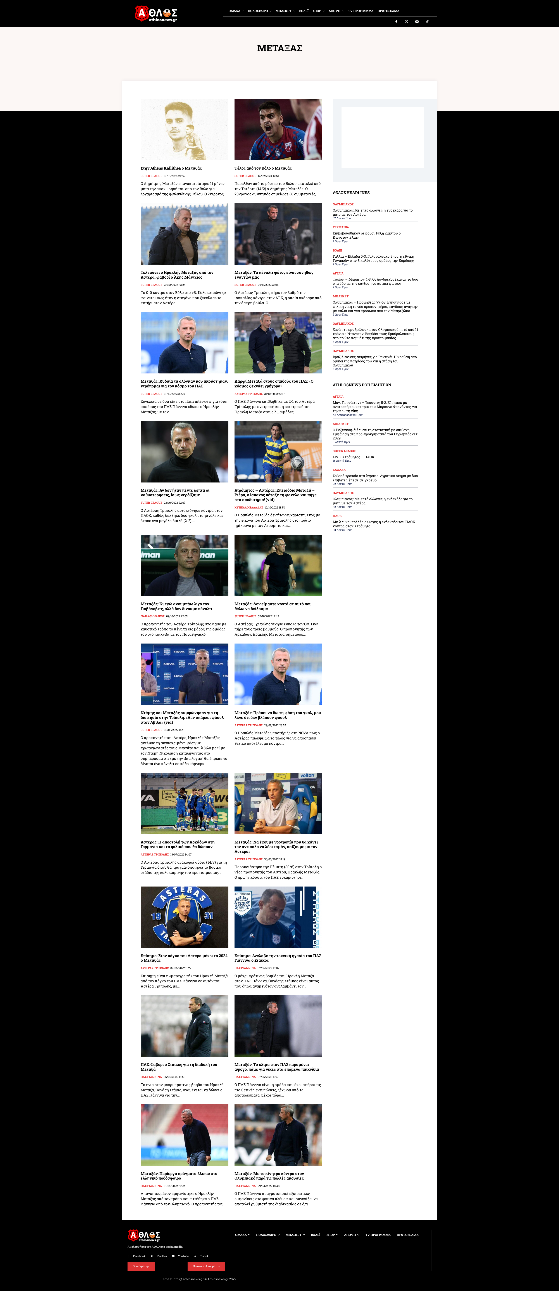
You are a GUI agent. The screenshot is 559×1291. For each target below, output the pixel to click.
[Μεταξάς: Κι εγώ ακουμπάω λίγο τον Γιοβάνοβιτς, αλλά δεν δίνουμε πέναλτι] (184, 565)
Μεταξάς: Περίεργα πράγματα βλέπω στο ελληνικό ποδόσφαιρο (179, 1176)
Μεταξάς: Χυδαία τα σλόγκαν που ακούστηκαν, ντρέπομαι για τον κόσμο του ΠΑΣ (184, 383)
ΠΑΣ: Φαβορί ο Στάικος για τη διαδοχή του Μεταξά (179, 1067)
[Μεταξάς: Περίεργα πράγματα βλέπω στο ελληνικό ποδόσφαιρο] (184, 1135)
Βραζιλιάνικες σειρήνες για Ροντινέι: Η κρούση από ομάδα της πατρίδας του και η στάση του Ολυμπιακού (375, 360)
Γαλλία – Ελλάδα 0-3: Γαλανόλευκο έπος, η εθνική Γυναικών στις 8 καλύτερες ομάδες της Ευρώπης (373, 258)
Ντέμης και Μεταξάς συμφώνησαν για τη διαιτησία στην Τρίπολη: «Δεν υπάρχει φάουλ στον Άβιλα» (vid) (182, 717)
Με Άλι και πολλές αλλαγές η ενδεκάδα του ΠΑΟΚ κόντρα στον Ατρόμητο (374, 523)
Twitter (162, 1256)
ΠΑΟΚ (337, 515)
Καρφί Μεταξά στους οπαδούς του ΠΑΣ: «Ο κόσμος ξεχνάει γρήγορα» (274, 383)
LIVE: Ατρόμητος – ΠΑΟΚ (353, 457)
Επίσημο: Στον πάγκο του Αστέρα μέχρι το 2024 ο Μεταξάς (184, 958)
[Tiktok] (427, 22)
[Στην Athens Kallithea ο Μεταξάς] (184, 129)
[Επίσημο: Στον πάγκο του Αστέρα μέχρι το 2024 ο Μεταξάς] (184, 917)
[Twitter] (407, 22)
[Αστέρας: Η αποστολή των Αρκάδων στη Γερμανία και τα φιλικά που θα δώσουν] (184, 803)
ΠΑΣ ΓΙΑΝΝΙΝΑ (245, 968)
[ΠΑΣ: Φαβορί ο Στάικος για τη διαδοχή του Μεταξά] (184, 1026)
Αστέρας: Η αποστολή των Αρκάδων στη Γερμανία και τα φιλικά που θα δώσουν (178, 844)
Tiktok (204, 1256)
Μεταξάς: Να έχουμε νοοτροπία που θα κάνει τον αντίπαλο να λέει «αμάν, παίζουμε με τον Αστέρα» (276, 846)
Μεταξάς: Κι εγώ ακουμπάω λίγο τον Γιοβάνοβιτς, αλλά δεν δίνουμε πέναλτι (176, 606)
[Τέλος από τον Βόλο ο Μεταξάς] (278, 129)
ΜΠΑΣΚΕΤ (341, 296)
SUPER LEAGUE (151, 176)
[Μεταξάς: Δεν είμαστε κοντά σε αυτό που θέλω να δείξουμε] (278, 565)
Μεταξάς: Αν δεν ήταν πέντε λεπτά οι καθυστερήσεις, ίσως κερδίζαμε (175, 493)
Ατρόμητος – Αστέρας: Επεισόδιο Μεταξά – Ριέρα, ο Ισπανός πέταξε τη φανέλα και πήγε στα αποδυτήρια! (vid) (276, 495)
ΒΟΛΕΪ (337, 250)
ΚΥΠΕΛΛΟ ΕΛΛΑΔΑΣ (249, 507)
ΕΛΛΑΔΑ (339, 469)
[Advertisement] (383, 137)
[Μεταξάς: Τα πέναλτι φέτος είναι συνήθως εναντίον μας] (278, 234)
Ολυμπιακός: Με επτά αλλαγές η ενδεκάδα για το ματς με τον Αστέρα (373, 212)
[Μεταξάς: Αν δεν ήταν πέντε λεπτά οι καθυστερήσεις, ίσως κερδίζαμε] (184, 451)
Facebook (139, 1256)
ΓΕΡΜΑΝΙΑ (341, 227)
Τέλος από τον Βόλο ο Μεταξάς (263, 168)
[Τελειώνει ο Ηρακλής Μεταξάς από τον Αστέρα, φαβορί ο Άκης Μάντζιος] (184, 234)
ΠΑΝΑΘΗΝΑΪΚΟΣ (152, 616)
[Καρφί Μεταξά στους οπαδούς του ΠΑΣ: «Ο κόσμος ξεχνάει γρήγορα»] (278, 342)
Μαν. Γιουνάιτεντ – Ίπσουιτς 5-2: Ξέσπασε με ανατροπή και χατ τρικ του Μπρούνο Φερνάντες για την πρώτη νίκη (375, 406)
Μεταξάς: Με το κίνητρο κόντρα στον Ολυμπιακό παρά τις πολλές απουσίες (269, 1176)
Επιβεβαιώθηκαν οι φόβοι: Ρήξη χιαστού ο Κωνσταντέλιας (367, 235)
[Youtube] (417, 22)
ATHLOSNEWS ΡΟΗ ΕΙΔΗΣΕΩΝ (362, 384)
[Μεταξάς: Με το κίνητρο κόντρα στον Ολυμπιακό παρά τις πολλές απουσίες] (278, 1135)
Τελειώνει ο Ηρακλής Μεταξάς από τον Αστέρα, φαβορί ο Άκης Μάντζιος (177, 275)
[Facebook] (396, 22)
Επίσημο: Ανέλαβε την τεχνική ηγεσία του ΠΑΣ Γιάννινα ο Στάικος (278, 958)
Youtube (183, 1256)
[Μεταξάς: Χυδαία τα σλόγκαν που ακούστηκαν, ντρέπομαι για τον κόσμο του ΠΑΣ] (184, 342)
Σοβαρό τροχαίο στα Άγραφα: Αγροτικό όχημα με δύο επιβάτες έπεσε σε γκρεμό (375, 477)
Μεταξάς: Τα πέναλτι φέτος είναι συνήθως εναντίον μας (274, 275)
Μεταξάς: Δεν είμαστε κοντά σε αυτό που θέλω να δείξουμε (273, 606)
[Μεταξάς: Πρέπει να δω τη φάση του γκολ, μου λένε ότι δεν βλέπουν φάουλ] (278, 674)
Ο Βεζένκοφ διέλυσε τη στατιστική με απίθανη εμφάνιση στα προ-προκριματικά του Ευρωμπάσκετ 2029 (375, 433)
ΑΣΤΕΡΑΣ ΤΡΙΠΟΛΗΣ (248, 394)
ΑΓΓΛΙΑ (338, 273)
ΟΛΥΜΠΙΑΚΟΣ (343, 204)
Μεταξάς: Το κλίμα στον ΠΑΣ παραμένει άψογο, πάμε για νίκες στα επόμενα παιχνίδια (277, 1067)
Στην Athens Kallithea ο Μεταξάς (171, 168)
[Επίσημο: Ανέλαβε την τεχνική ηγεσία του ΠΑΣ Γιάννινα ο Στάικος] (278, 917)
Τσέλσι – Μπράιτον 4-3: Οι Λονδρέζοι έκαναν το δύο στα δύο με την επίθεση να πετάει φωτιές (375, 281)
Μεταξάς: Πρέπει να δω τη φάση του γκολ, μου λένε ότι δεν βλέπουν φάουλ (278, 715)
